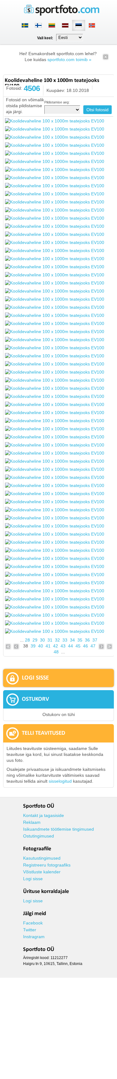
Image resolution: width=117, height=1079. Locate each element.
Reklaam (32, 822)
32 (57, 639)
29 (34, 639)
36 (87, 639)
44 (70, 645)
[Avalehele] (62, 14)
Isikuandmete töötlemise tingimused (58, 829)
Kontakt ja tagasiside (43, 815)
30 (42, 639)
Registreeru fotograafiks (47, 864)
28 (27, 639)
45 (78, 645)
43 (63, 645)
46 (85, 645)
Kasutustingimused (42, 858)
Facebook (33, 922)
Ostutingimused (38, 835)
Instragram (34, 936)
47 (92, 645)
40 (40, 645)
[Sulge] (105, 58)
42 (55, 645)
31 (49, 639)
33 (64, 639)
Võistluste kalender (42, 871)
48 (56, 651)
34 (72, 639)
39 (33, 645)
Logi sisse (33, 878)
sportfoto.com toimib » (69, 59)
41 (48, 645)
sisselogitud (60, 781)
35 (79, 639)
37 (94, 639)
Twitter (29, 929)
